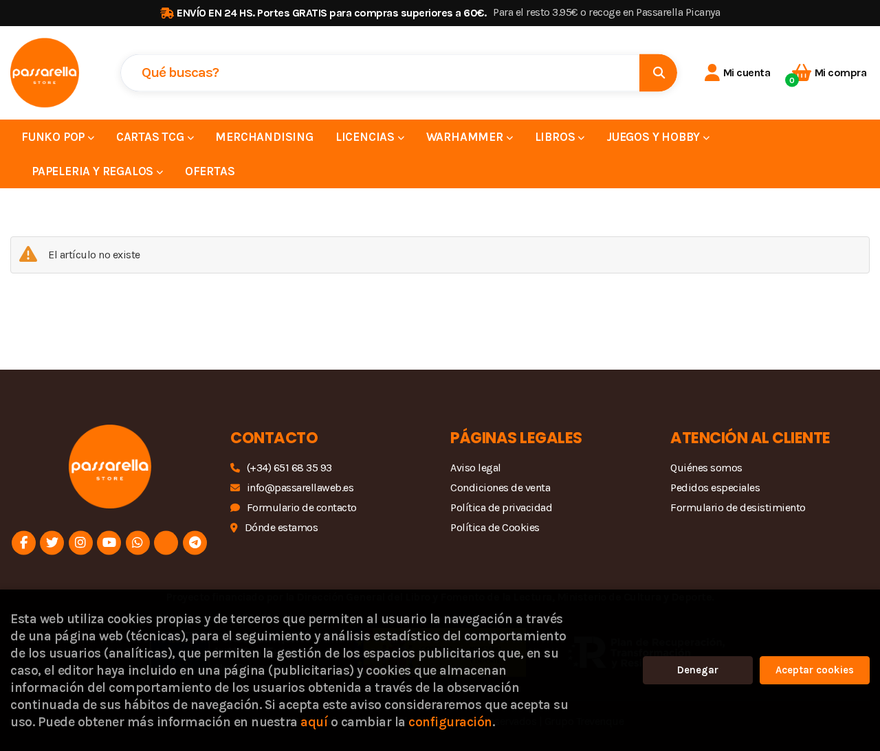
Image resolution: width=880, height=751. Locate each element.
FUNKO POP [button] (54, 137)
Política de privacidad (501, 507)
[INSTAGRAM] (81, 542)
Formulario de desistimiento (738, 507)
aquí (313, 722)
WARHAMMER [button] (466, 137)
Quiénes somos (706, 467)
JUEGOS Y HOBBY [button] (654, 137)
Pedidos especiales (715, 487)
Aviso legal (475, 467)
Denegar (697, 670)
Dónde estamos (281, 527)
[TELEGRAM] (195, 542)
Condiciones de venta (500, 487)
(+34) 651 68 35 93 (289, 467)
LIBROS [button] (556, 137)
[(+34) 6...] (138, 542)
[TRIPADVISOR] (166, 542)
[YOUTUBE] (109, 542)
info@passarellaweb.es (300, 487)
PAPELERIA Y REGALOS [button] (94, 171)
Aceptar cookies (815, 670)
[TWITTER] (52, 542)
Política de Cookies (495, 527)
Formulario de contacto (302, 507)
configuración (450, 722)
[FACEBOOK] (24, 542)
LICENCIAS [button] (366, 137)
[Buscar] (658, 72)
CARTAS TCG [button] (151, 137)
